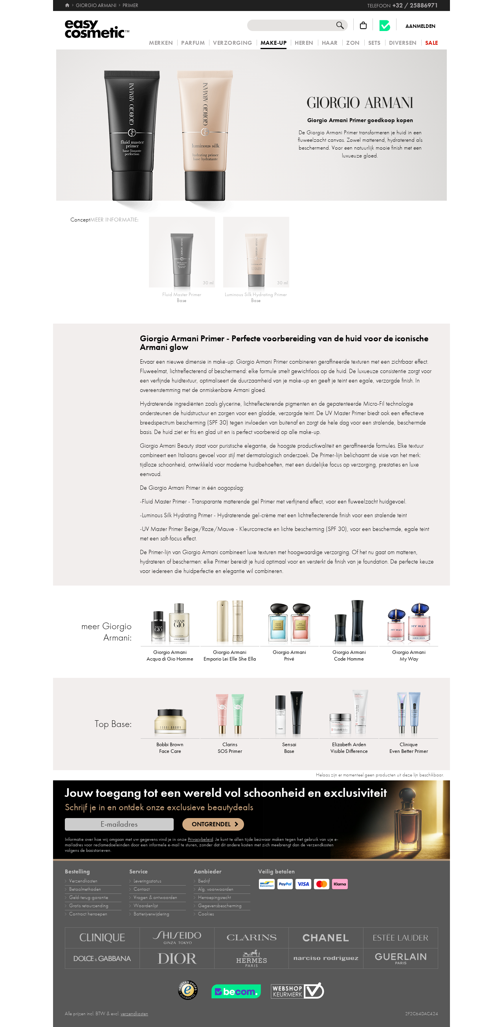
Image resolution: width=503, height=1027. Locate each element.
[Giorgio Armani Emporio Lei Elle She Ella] (229, 620)
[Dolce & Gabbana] (102, 958)
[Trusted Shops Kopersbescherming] (188, 990)
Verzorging (232, 43)
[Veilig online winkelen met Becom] (233, 990)
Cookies (206, 914)
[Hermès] (252, 958)
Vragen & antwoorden (155, 897)
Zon (353, 43)
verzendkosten (134, 1014)
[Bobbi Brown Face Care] (170, 713)
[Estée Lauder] (400, 937)
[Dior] (177, 958)
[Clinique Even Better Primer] (408, 713)
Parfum (193, 43)
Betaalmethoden (85, 889)
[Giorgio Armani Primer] (168, 125)
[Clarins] (252, 937)
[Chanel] (326, 937)
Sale (431, 43)
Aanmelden (420, 26)
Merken (161, 43)
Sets (374, 43)
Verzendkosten (83, 881)
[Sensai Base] (289, 713)
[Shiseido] (177, 937)
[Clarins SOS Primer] (229, 713)
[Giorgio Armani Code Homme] (348, 620)
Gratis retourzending (88, 906)
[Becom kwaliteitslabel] (385, 25)
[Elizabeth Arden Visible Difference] (348, 713)
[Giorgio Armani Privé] (289, 620)
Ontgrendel (211, 824)
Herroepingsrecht (214, 897)
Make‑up (274, 43)
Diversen (403, 43)
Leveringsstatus (147, 881)
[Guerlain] (400, 958)
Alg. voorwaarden (215, 889)
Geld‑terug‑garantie (88, 897)
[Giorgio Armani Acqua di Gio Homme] (170, 620)
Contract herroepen (88, 914)
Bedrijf (204, 881)
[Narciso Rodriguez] (326, 958)
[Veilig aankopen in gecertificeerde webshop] (297, 990)
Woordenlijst (146, 906)
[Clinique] (102, 937)
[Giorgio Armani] (360, 103)
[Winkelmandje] (363, 25)
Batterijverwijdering (151, 914)
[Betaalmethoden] (348, 883)
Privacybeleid (200, 839)
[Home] (68, 5)
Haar (330, 43)
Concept (80, 219)
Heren (304, 43)
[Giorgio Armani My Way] (408, 620)
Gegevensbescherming (220, 906)
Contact (142, 889)
